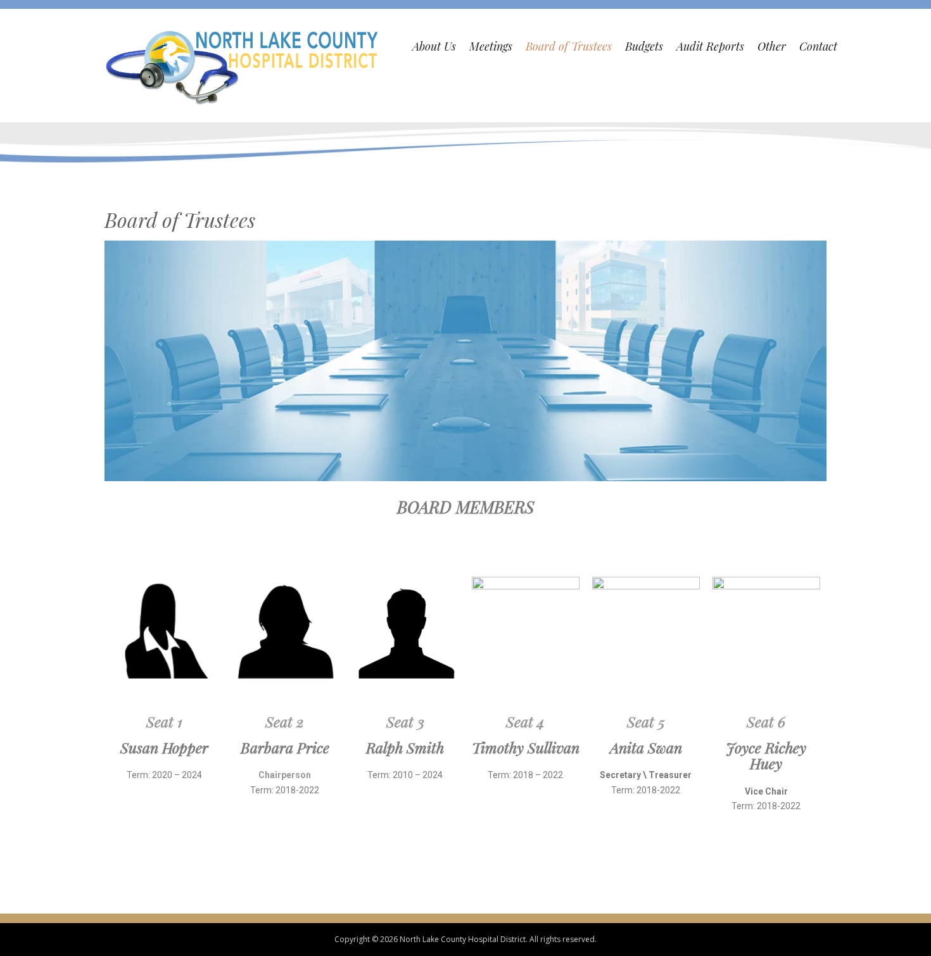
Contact (818, 46)
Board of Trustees (569, 46)
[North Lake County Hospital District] (243, 66)
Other (771, 46)
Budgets (644, 46)
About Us (434, 46)
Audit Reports (710, 46)
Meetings (490, 46)
